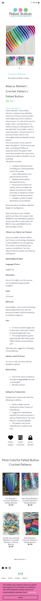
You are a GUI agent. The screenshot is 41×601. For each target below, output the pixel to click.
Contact (17, 578)
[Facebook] (3, 568)
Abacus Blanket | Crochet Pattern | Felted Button (17, 91)
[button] (19, 68)
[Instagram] (10, 568)
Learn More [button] (32, 592)
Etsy (20, 227)
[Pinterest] (6, 568)
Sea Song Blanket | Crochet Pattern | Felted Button (30, 501)
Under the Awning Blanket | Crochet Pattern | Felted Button (11, 541)
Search (24, 578)
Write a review (24, 78)
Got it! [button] (20, 597)
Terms (10, 578)
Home (3, 578)
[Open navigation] (2, 2)
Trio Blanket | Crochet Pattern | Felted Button (11, 501)
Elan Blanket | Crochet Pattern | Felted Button (30, 540)
